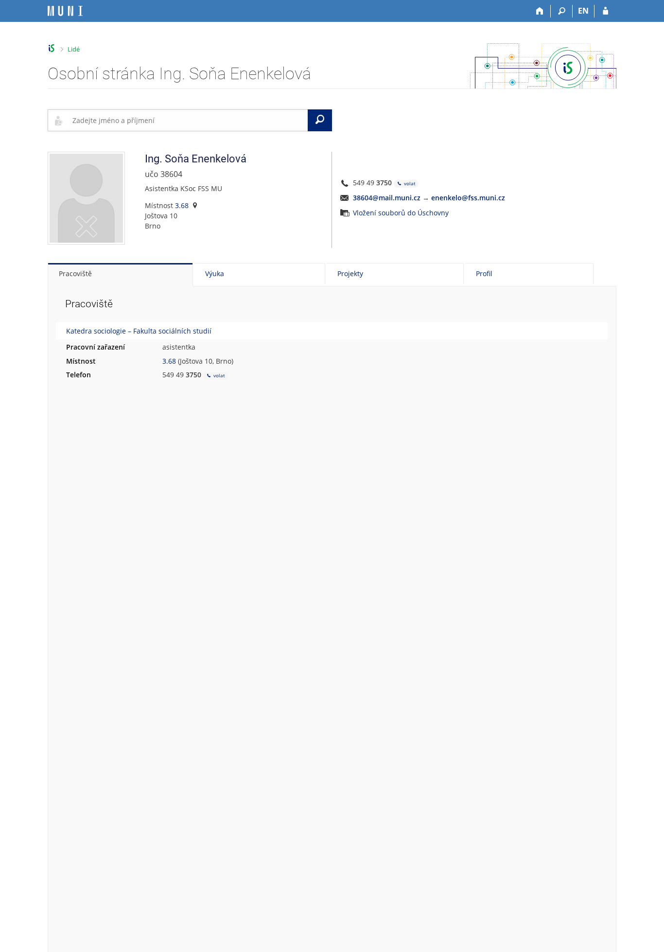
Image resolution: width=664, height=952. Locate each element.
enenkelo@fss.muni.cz (468, 197)
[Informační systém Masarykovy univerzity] (65, 11)
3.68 (182, 205)
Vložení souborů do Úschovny (401, 212)
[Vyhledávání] (562, 11)
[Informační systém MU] (52, 48)
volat (409, 183)
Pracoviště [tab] (75, 273)
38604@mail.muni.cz (386, 197)
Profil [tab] (484, 273)
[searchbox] (188, 120)
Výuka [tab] (214, 273)
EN (583, 10)
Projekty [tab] (350, 273)
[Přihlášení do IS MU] (605, 11)
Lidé (74, 49)
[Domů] (540, 11)
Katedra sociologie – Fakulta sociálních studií (138, 330)
